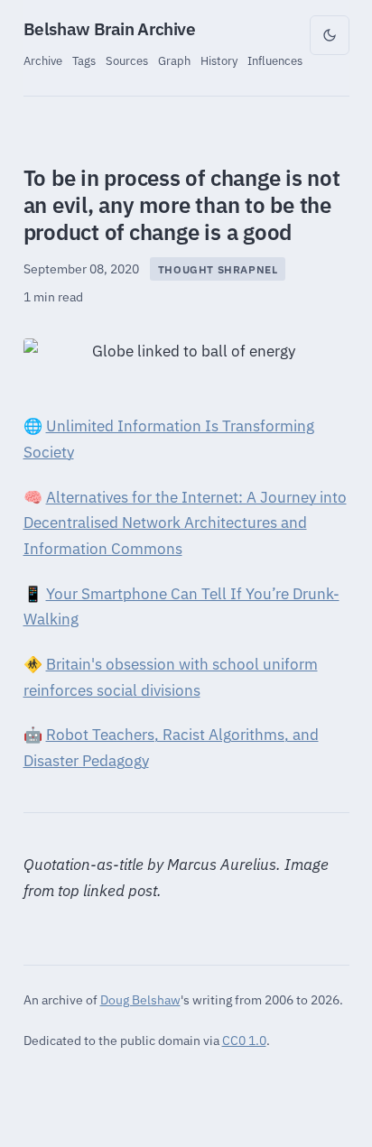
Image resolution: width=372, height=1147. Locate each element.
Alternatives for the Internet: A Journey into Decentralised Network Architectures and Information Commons (185, 523)
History (218, 60)
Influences (274, 60)
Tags (84, 60)
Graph (174, 60)
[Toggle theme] (329, 35)
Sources (127, 60)
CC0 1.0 (244, 1040)
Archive (42, 60)
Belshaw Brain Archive (109, 29)
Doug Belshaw (140, 999)
